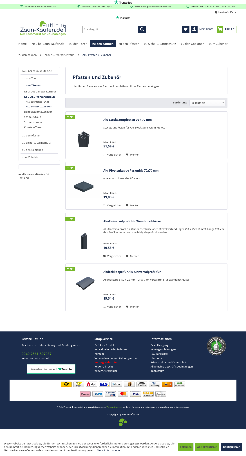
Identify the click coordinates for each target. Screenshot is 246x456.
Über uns (156, 358)
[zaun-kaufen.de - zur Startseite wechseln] (43, 28)
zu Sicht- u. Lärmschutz (36, 142)
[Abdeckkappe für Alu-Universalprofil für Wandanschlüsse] (83, 287)
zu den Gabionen (32, 150)
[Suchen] (142, 29)
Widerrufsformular (106, 371)
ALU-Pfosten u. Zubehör (38, 106)
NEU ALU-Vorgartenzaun (39, 96)
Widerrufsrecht (104, 366)
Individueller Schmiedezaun (111, 349)
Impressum (157, 371)
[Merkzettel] (185, 29)
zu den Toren (30, 78)
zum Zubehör (30, 157)
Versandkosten (114, 406)
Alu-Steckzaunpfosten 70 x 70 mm (127, 120)
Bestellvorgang (159, 345)
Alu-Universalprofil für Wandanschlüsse (132, 221)
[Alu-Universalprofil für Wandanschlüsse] (83, 236)
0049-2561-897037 (37, 353)
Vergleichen (114, 154)
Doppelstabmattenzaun (38, 111)
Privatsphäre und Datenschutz (169, 362)
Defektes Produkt (105, 345)
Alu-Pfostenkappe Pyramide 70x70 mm (131, 170)
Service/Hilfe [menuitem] (225, 12)
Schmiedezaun (33, 122)
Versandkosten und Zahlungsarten (116, 358)
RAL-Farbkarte (159, 353)
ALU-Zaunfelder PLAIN (37, 101)
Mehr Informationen (109, 450)
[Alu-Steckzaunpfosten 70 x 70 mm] (83, 135)
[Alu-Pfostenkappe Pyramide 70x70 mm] (83, 186)
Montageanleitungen (163, 349)
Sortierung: (180, 102)
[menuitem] (114, 29)
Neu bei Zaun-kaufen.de (37, 71)
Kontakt (99, 353)
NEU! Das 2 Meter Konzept (40, 91)
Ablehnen (186, 447)
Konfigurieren (231, 447)
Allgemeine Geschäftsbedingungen (172, 366)
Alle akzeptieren (207, 447)
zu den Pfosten (31, 135)
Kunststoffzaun (33, 127)
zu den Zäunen (31, 85)
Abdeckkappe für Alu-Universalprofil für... (133, 272)
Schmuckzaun (32, 117)
